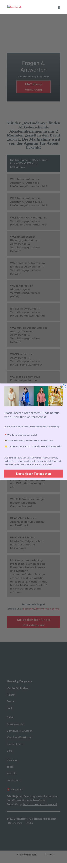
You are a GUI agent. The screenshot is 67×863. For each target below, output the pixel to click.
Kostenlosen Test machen (33, 473)
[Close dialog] (63, 387)
